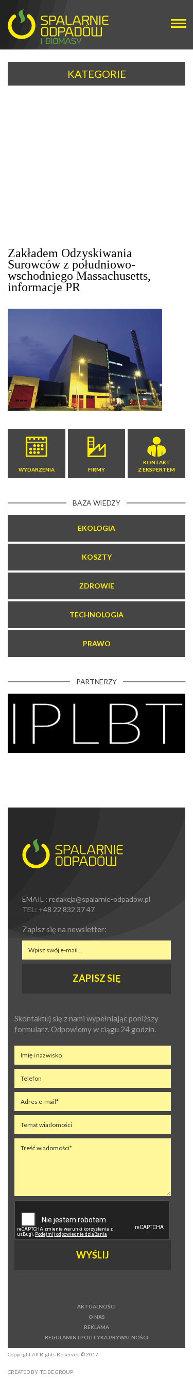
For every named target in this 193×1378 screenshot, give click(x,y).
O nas (97, 1317)
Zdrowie (96, 585)
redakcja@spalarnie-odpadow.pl (99, 899)
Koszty (97, 556)
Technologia (96, 614)
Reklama (96, 1327)
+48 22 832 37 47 (67, 909)
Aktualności (96, 1306)
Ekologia (96, 528)
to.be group (56, 1372)
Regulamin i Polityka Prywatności (96, 1337)
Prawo (97, 643)
